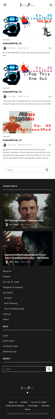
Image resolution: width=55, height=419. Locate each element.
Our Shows (8, 292)
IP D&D (7, 298)
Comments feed (10, 346)
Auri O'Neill (11, 48)
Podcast (6, 39)
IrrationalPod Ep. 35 (12, 91)
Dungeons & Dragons (13, 287)
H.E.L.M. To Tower (11, 282)
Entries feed (8, 340)
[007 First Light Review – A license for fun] (27, 211)
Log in (5, 335)
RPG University (11, 303)
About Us (7, 271)
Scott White (14, 225)
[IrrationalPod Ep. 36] (27, 25)
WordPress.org (9, 351)
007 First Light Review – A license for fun (24, 220)
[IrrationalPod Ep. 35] (27, 73)
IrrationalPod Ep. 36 (12, 43)
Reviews (6, 276)
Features (7, 314)
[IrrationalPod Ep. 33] (27, 122)
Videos (6, 319)
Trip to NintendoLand (14, 308)
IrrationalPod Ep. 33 (12, 140)
